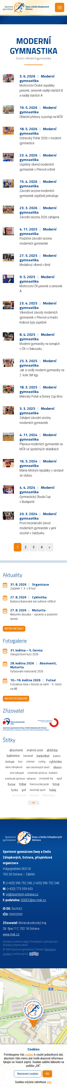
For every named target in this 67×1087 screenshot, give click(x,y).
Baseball (28, 755)
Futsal (55, 784)
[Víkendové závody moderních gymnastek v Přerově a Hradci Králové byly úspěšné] (8, 305)
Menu (59, 7)
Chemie (30, 761)
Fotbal (22, 784)
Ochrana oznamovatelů (15, 945)
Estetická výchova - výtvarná (20, 778)
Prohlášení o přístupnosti (43, 941)
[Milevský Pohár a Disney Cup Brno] (8, 389)
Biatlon (56, 756)
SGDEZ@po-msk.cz (33, 900)
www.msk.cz (11, 934)
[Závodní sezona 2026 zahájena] (8, 209)
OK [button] (47, 1074)
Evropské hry (46, 778)
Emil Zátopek (17, 773)
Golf (24, 790)
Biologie (10, 761)
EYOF (59, 778)
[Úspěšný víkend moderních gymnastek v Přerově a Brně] (8, 157)
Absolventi (16, 750)
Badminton (13, 756)
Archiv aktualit (14, 628)
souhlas (29, 1054)
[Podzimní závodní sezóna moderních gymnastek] (8, 231)
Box (20, 761)
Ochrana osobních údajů (16, 941)
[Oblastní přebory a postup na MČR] (8, 109)
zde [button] (49, 1082)
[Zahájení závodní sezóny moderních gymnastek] (8, 410)
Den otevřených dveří (38, 767)
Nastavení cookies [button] (27, 1074)
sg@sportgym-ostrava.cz (22, 894)
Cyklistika (55, 762)
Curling (41, 761)
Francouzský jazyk (39, 784)
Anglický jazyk (35, 750)
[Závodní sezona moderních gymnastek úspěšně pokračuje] (8, 183)
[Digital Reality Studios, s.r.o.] (33, 954)
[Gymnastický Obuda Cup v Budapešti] (8, 489)
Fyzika (14, 790)
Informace (48, 796)
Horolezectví (19, 795)
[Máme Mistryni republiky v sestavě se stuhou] (8, 463)
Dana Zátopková (13, 767)
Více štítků (33, 803)
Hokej (52, 790)
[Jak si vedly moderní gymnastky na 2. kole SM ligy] (8, 362)
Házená (34, 795)
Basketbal (43, 756)
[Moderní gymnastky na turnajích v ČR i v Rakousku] (8, 336)
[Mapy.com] (33, 1027)
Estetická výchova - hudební (42, 773)
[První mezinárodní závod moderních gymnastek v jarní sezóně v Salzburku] (8, 515)
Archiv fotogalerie (16, 698)
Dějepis (57, 767)
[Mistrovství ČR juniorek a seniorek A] (8, 278)
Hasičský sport (38, 790)
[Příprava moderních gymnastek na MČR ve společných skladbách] (8, 436)
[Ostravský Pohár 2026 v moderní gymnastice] (8, 130)
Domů (20, 58)
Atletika (52, 750)
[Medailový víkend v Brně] (8, 257)
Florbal (11, 784)
